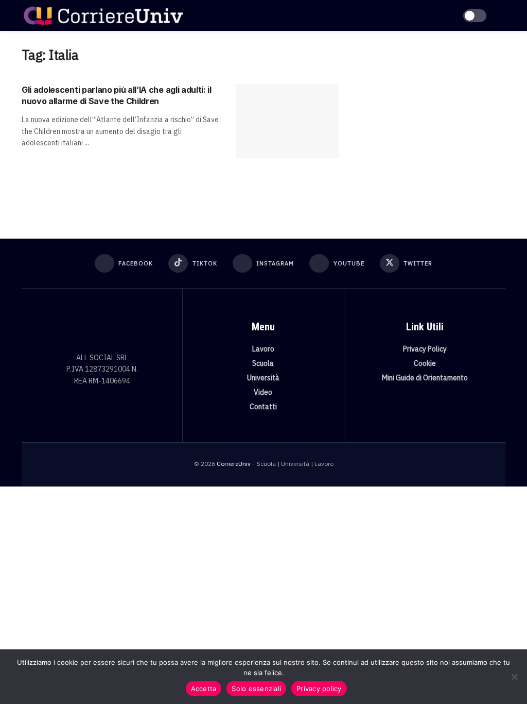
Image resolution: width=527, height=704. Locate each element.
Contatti (263, 406)
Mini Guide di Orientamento (425, 377)
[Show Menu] (501, 15)
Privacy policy (319, 688)
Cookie (425, 363)
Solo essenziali (256, 688)
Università (263, 377)
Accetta (204, 688)
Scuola (263, 363)
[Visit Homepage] (103, 15)
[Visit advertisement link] (430, 121)
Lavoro (263, 349)
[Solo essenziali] (514, 677)
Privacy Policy (425, 349)
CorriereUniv (234, 463)
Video (263, 392)
